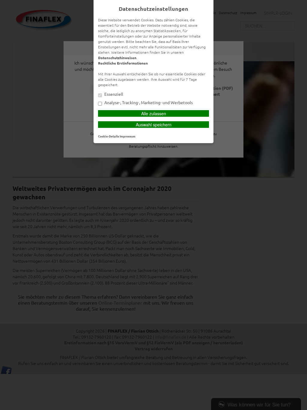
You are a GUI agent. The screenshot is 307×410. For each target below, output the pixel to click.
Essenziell (113, 94)
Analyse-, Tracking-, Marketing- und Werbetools (148, 102)
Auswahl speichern (153, 125)
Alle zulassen (153, 113)
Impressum (128, 136)
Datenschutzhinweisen (117, 57)
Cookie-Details (108, 136)
